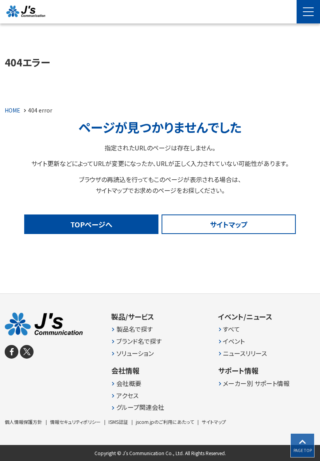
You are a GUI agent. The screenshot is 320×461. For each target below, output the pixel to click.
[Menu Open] (308, 11)
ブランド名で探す (139, 341)
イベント (234, 341)
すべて (231, 329)
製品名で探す (134, 329)
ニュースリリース (245, 353)
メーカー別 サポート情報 (256, 383)
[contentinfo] (160, 377)
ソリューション (135, 353)
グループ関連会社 (140, 407)
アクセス (127, 395)
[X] (27, 352)
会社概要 (128, 383)
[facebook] (11, 352)
